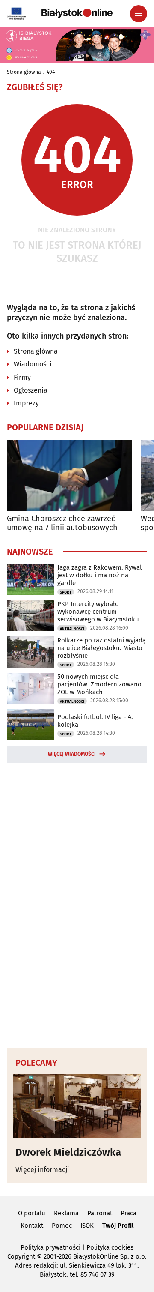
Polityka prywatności (50, 1247)
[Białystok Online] (77, 13)
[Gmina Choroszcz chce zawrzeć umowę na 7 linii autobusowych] (69, 475)
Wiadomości (33, 364)
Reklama (66, 1213)
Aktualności (72, 629)
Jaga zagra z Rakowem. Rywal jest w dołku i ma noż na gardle (99, 575)
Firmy (22, 377)
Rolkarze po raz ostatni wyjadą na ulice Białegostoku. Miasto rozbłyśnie (101, 647)
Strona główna (24, 72)
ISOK (87, 1225)
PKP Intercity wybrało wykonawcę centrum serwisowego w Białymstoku (98, 611)
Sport (65, 592)
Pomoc (62, 1225)
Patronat (99, 1213)
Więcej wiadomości (72, 754)
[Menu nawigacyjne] (138, 13)
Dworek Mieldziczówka (68, 1152)
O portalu (31, 1213)
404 (51, 72)
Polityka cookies (109, 1247)
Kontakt (32, 1225)
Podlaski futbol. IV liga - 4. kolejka (95, 720)
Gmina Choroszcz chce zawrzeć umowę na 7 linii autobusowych (62, 523)
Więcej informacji (42, 1170)
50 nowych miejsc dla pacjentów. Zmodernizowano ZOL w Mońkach (99, 684)
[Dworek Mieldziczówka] (77, 1106)
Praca (128, 1213)
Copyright (21, 1256)
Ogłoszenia (30, 390)
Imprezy (26, 403)
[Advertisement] (77, 904)
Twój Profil (117, 1225)
